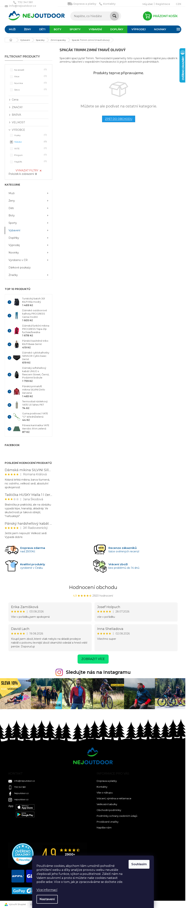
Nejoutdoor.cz (21, 793)
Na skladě (30, 69)
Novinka (30, 82)
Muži (12, 193)
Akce (30, 76)
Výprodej (14, 245)
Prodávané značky (107, 821)
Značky (13, 275)
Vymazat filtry (27, 170)
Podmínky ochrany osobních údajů (117, 815)
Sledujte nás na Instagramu (98, 672)
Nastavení (47, 899)
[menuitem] (12, 29)
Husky (30, 135)
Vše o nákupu (105, 792)
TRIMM (30, 141)
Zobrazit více (93, 659)
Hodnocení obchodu (93, 587)
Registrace (163, 4)
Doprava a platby (84, 3)
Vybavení (14, 230)
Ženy (12, 200)
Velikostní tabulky (107, 804)
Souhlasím (139, 864)
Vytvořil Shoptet (17, 904)
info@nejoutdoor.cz (24, 780)
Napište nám (104, 827)
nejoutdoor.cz (21, 799)
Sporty (13, 223)
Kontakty (109, 3)
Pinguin (30, 154)
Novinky (14, 252)
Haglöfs (30, 161)
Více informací (47, 890)
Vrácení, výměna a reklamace (114, 798)
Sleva (30, 89)
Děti (11, 208)
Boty (12, 215)
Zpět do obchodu (118, 119)
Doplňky (14, 237)
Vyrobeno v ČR (18, 260)
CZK (178, 4)
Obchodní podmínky (109, 810)
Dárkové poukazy (20, 267)
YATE (30, 148)
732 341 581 (20, 787)
